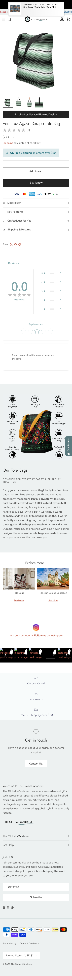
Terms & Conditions (29, 943)
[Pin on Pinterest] (19, 244)
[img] (14, 130)
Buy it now (36, 183)
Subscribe (36, 897)
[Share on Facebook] (15, 244)
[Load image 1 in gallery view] (36, 60)
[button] (51, 273)
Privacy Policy (9, 943)
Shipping (8, 143)
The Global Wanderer (21, 964)
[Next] (66, 655)
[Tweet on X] (11, 244)
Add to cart (36, 171)
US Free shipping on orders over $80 (36, 4)
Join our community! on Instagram (36, 635)
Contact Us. (36, 763)
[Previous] (5, 655)
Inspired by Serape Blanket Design (36, 114)
